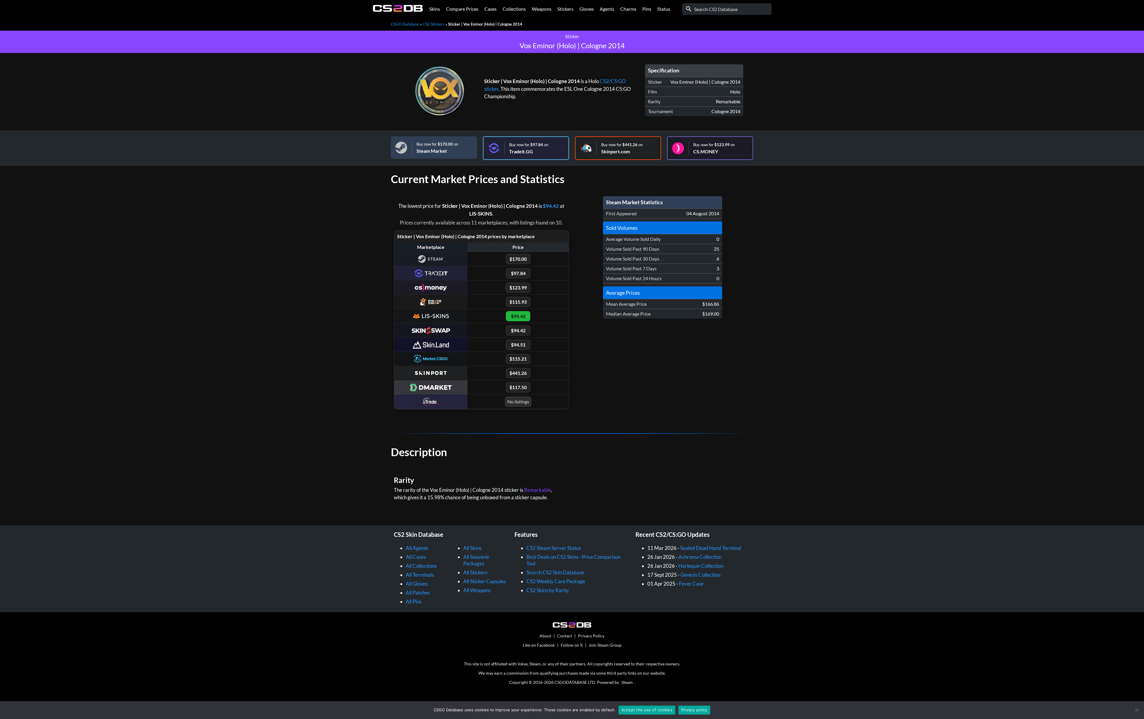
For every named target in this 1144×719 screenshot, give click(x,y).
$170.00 (518, 259)
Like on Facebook (539, 645)
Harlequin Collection (700, 566)
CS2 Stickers (433, 24)
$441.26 (518, 373)
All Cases (416, 557)
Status (663, 9)
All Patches (418, 592)
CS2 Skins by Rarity (547, 590)
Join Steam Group (605, 645)
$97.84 (518, 273)
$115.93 (518, 302)
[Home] (397, 10)
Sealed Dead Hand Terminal (710, 548)
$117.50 (518, 387)
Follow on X (572, 645)
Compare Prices (462, 9)
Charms (628, 9)
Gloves (586, 9)
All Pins (414, 601)
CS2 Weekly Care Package (555, 581)
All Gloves (417, 584)
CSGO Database (405, 24)
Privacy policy (694, 709)
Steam (627, 682)
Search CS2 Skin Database (555, 572)
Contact (564, 635)
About (545, 635)
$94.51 (518, 344)
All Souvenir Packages (476, 560)
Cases (490, 9)
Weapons (541, 9)
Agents (607, 9)
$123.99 (518, 287)
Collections (514, 9)
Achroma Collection (700, 557)
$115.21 (518, 358)
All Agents (417, 548)
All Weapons (477, 590)
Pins (646, 9)
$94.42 (551, 206)
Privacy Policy (591, 635)
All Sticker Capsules (484, 581)
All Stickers (475, 572)
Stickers (565, 9)
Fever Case (691, 584)
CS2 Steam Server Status (553, 548)
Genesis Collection (700, 575)
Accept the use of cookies (646, 709)
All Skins (472, 548)
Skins (434, 9)
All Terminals (420, 575)
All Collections (421, 566)
